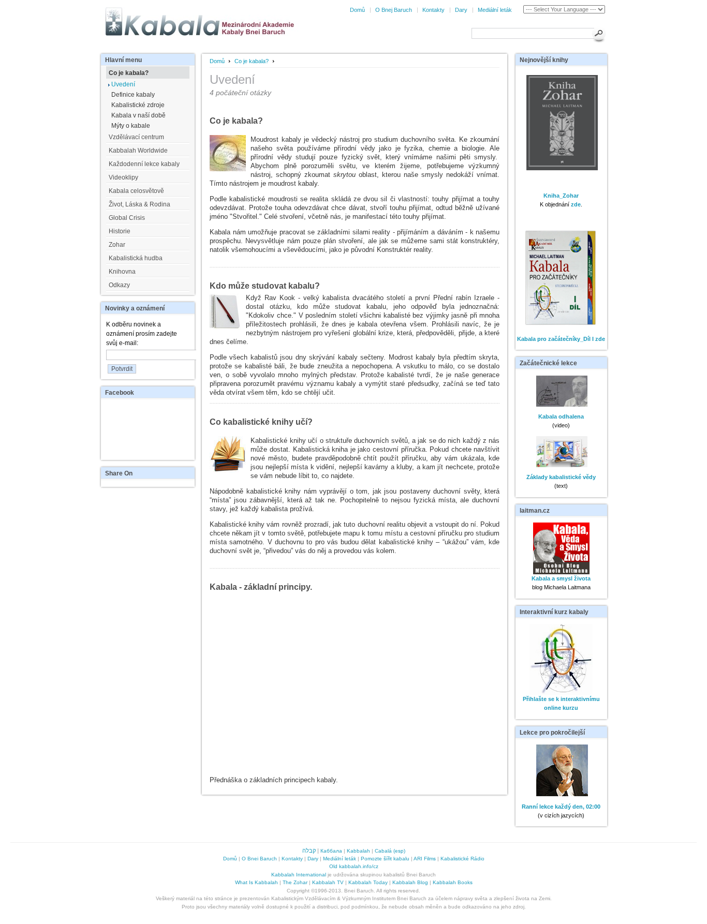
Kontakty (433, 10)
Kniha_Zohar (561, 195)
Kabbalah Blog (410, 882)
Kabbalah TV (328, 882)
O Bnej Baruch (393, 10)
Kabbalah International (298, 874)
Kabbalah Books (453, 882)
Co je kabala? (251, 61)
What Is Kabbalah (256, 882)
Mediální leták (495, 10)
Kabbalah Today (368, 882)
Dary (461, 10)
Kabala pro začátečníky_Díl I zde (561, 339)
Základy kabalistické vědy (561, 477)
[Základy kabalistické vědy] (561, 465)
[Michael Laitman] (561, 572)
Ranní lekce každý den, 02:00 (561, 806)
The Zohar (295, 882)
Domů (357, 10)
